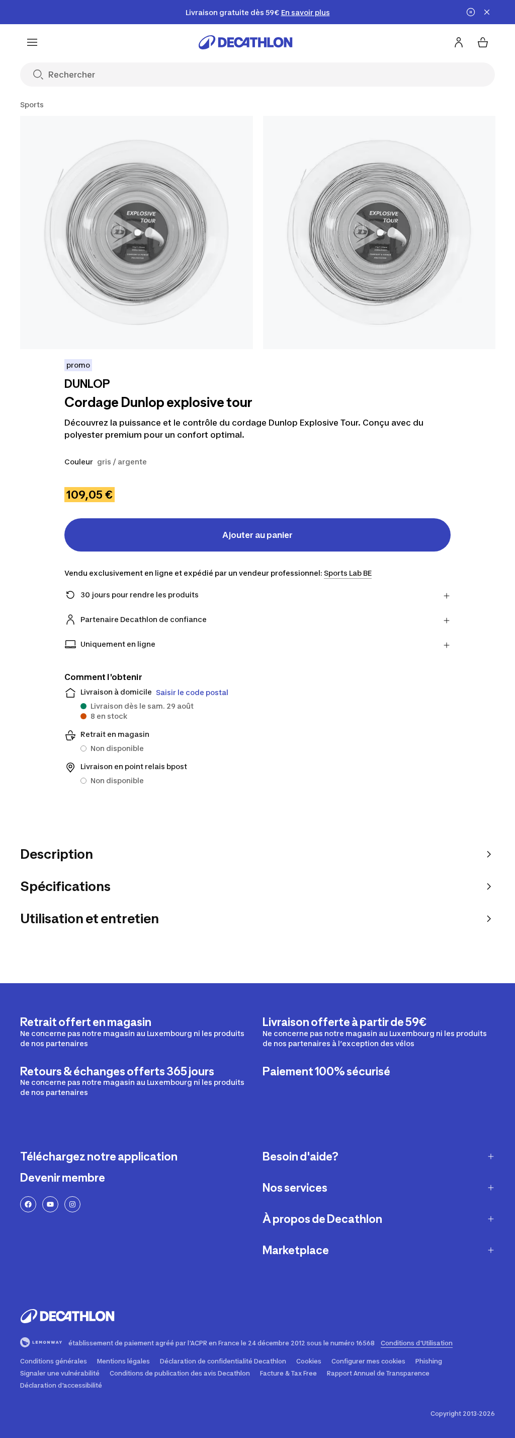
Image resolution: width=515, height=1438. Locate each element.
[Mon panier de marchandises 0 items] (483, 42)
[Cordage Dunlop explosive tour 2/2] (379, 232)
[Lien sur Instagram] (72, 1204)
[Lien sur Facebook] (28, 1204)
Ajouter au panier (257, 535)
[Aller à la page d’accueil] (245, 42)
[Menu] (32, 42)
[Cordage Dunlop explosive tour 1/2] (136, 232)
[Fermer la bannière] (487, 12)
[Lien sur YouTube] (50, 1204)
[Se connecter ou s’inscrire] (459, 42)
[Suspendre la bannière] (471, 12)
